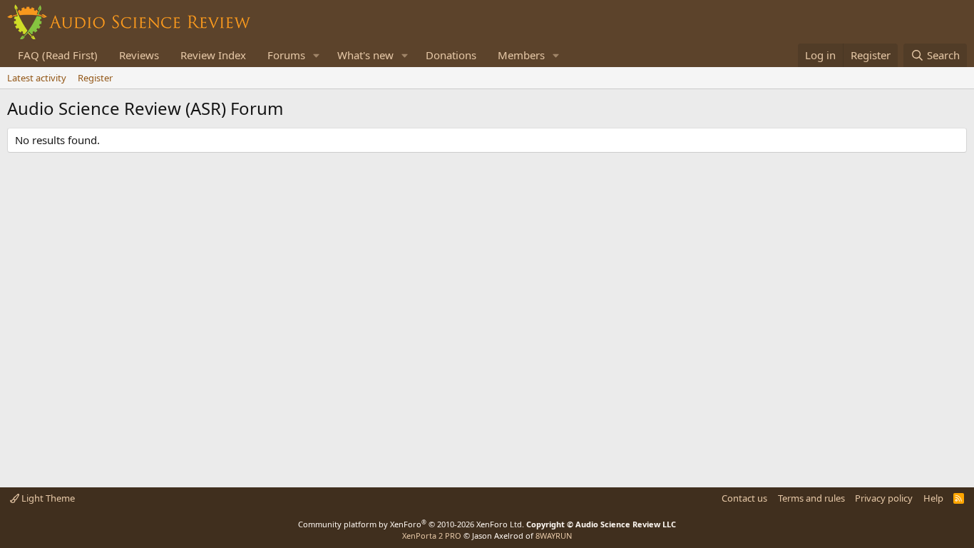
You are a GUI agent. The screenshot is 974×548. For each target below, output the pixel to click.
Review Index (213, 55)
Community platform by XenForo (411, 524)
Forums (286, 55)
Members (521, 55)
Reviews (139, 55)
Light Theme (47, 498)
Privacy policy (884, 498)
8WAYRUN (553, 535)
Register (95, 77)
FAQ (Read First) (58, 55)
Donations (451, 55)
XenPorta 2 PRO (431, 535)
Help (933, 498)
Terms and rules (811, 498)
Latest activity (36, 77)
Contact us (744, 498)
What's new (365, 55)
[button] (317, 55)
